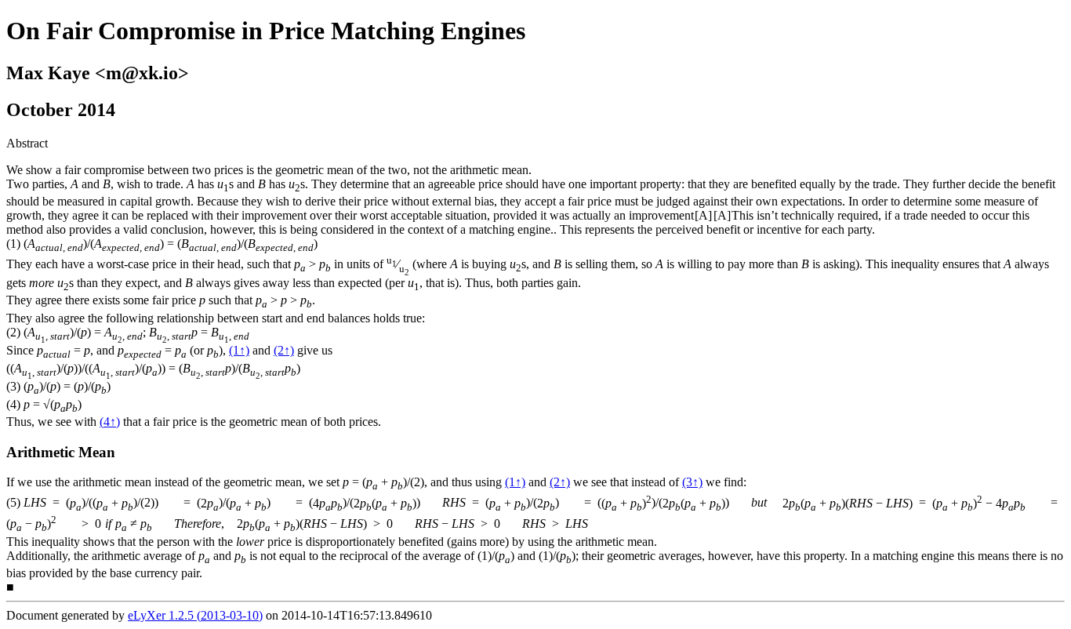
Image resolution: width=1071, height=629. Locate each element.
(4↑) (110, 421)
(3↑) (692, 482)
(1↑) (239, 350)
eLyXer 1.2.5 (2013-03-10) (195, 615)
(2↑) (284, 350)
